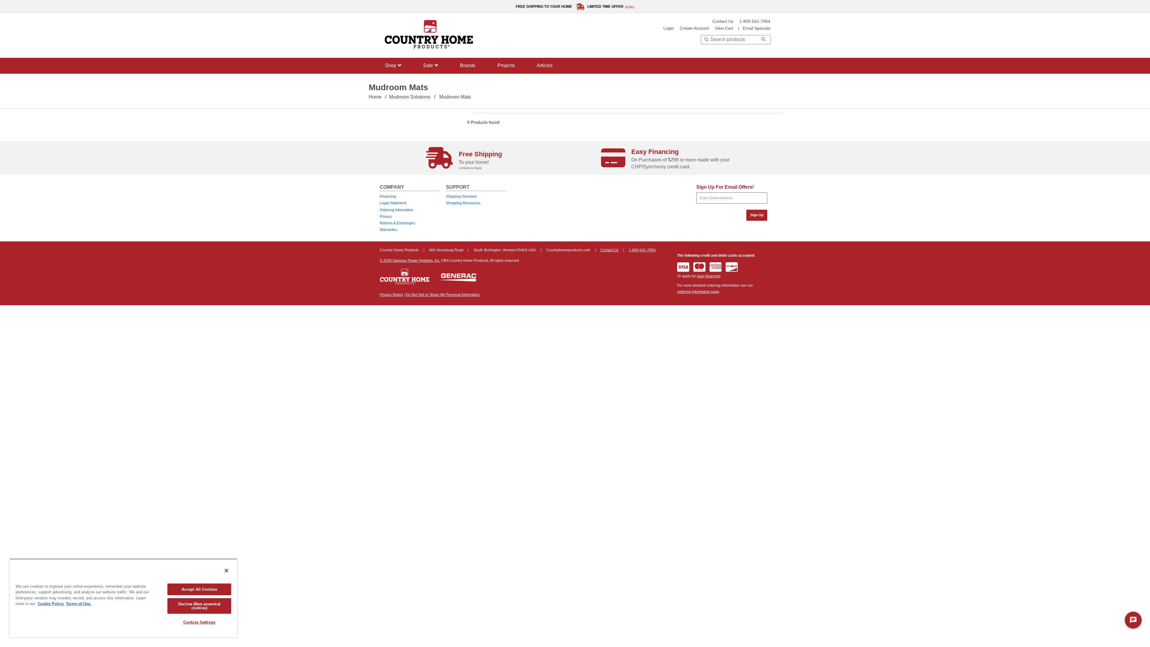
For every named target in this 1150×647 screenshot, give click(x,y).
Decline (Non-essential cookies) (199, 606)
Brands (467, 65)
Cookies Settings (199, 622)
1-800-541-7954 (754, 21)
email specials (756, 28)
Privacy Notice (391, 295)
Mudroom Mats (455, 96)
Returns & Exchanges (397, 223)
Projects (506, 65)
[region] (123, 598)
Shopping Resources (463, 203)
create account (694, 28)
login (668, 28)
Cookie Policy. (51, 603)
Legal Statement (393, 203)
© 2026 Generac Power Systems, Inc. (410, 261)
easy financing (709, 276)
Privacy (386, 216)
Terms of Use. (78, 603)
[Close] (226, 570)
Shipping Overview (461, 196)
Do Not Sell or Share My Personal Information (443, 295)
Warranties (388, 230)
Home (375, 96)
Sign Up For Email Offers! (725, 187)
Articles (545, 65)
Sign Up (756, 215)
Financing (388, 196)
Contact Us (722, 21)
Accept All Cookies (199, 589)
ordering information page (698, 292)
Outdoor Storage (400, 135)
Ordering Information (396, 210)
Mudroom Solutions (409, 96)
